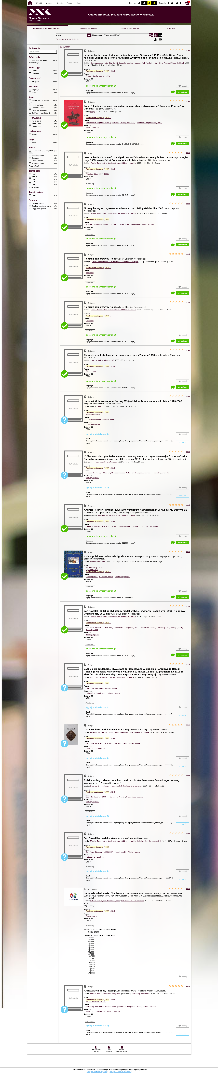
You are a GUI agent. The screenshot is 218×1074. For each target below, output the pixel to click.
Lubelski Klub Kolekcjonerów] (102, 360)
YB (149, 3)
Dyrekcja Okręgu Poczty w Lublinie (104, 786)
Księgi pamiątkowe (93, 424)
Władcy (153, 1006)
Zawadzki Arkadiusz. (96, 1002)
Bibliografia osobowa (88, 28)
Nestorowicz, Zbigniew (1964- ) (98, 123)
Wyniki (39, 3)
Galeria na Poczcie (117, 797)
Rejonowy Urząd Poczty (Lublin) (149, 123)
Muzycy (151, 224)
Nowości (49, 3)
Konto (78, 3)
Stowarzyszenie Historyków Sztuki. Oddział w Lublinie (112, 63)
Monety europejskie (138, 224)
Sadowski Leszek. (93, 414)
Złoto (88, 371)
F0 (168, 3)
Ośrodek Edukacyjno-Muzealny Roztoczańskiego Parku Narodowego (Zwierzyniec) (119, 473)
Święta (127, 577)
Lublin (107, 76)
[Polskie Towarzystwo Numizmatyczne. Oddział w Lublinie (113, 841)
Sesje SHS (170, 28)
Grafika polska (152, 526)
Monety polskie (111, 688)
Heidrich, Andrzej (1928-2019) (98, 526)
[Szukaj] (160, 35)
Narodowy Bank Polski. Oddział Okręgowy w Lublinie (111, 677)
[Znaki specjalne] (160, 39)
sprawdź (182, 442)
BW (144, 3)
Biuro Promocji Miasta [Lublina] (171, 63)
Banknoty (89, 273)
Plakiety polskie (134, 743)
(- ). (100, 71)
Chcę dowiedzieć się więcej (97, 1072)
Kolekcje (75, 39)
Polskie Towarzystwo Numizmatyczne (105, 901)
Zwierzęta (165, 473)
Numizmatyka (91, 916)
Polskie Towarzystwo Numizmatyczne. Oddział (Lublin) (107, 224)
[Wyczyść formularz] (155, 39)
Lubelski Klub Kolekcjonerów (146, 63)
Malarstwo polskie (106, 577)
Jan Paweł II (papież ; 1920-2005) (99, 628)
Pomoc (69, 3)
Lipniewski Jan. (92, 570)
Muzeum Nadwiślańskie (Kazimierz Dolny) (128, 526)
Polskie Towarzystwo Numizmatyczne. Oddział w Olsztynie (115, 262)
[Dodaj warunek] (156, 35)
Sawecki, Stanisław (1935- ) (97, 797)
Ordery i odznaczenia (134, 797)
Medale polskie (92, 630)
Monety (157, 473)
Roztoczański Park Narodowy (106, 462)
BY (154, 3)
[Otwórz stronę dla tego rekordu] (74, 115)
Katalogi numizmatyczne (95, 693)
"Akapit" (100, 406)
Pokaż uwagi (90, 184)
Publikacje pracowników (129, 28)
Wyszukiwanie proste (63, 39)
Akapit (92, 112)
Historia (60, 3)
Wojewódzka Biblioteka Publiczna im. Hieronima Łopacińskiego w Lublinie (119, 732)
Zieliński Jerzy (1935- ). (95, 568)
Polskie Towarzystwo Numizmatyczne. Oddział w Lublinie (113, 163)
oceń (188, 50)
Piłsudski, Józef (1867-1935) (123, 123)
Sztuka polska (98, 76)
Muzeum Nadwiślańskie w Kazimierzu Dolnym (116, 515)
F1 (173, 3)
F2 (179, 3)
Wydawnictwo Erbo (97, 561)
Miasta (88, 76)
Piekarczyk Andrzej (148, 628)
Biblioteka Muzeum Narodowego (47, 28)
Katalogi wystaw (92, 127)
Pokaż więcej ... (35, 166)
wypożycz (182, 92)
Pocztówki (119, 577)
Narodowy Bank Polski (95, 688)
